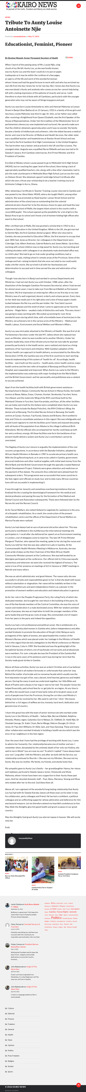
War (65, 927)
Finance (11, 1019)
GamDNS (15, 1090)
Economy (47, 909)
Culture (11, 1008)
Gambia (52, 912)
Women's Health (72, 927)
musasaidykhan (19, 36)
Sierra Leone (48, 924)
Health (10, 1035)
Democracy (48, 906)
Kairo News (19, 1087)
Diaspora (62, 906)
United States (48, 927)
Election (59, 909)
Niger (61, 915)
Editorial (11, 1013)
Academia (47, 903)
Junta (46, 915)
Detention (55, 906)
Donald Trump (70, 906)
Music (56, 915)
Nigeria (66, 915)
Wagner (60, 927)
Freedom (11, 1024)
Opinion (11, 1045)
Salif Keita (53, 921)
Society (10, 1066)
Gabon (46, 912)
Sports (10, 1072)
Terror (61, 924)
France (68, 909)
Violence (55, 927)
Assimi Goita (59, 903)
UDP (71, 924)
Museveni (51, 915)
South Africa (55, 924)
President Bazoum (67, 918)
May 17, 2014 (33, 36)
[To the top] (78, 1085)
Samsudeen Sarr (61, 921)
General (11, 1029)
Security (75, 921)
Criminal (70, 903)
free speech (75, 909)
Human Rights (62, 912)
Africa (53, 903)
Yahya (46, 930)
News (7, 17)
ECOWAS (53, 909)
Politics (56, 917)
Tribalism (66, 924)
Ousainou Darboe (73, 915)
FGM (64, 909)
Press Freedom (13, 1056)
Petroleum (47, 918)
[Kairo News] (43, 6)
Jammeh (73, 912)
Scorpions (69, 921)
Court (65, 903)
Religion (47, 921)
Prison (75, 918)
